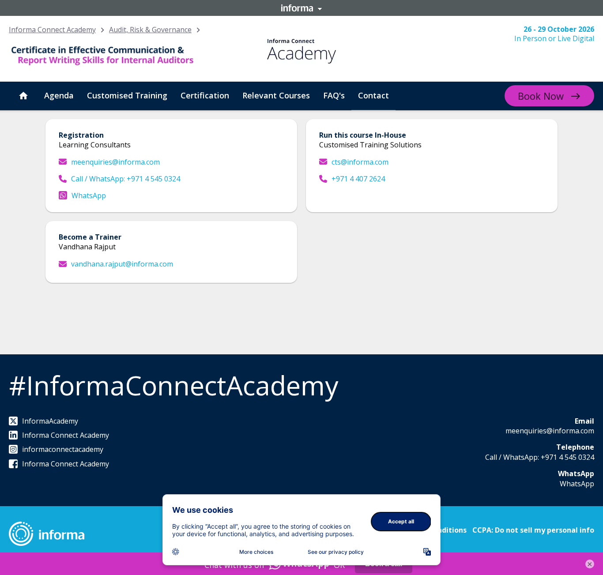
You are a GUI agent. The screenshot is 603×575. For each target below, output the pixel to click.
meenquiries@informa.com (115, 162)
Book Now (541, 95)
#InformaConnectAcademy (173, 385)
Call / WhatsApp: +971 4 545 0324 (125, 179)
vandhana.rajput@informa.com (122, 264)
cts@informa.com (360, 162)
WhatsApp (89, 195)
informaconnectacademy (62, 449)
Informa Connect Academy (52, 29)
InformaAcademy (50, 421)
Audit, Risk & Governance (150, 29)
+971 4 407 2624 (358, 179)
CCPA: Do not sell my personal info (533, 530)
